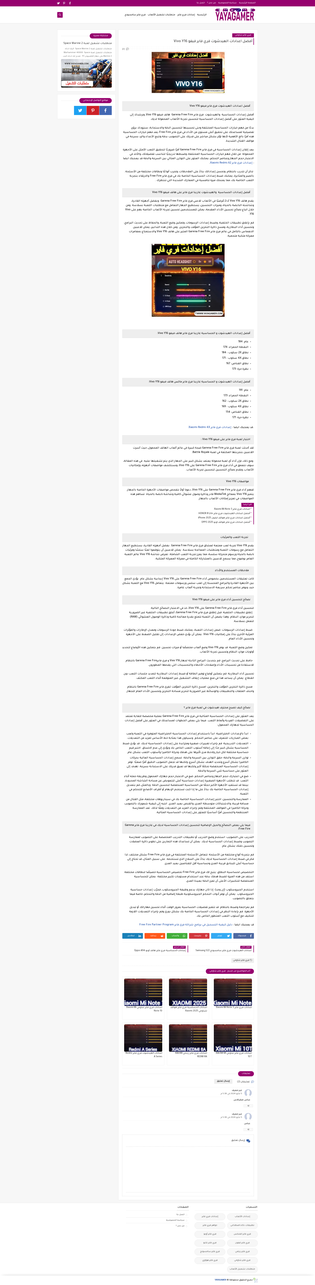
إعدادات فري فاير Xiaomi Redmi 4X (209, 427)
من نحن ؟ (211, 3)
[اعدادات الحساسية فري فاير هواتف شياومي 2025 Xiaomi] (188, 992)
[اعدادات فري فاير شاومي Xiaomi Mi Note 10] (143, 992)
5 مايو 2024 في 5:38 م (231, 1094)
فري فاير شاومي (243, 35)
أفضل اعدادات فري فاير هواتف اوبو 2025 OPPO (225, 522)
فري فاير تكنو (210, 1243)
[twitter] (58, 3)
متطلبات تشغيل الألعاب (161, 15)
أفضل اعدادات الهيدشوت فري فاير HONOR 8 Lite (224, 513)
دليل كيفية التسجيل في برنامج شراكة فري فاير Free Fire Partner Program (185, 925)
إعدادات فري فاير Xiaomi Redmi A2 (231, 163)
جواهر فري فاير (210, 1225)
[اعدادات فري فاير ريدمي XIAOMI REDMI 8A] (188, 1038)
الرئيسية (202, 15)
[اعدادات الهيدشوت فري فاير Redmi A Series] (143, 1038)
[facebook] (70, 3)
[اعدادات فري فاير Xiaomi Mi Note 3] (233, 992)
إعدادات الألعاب (242, 1217)
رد (248, 1106)
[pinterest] (64, 3)
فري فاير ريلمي (242, 1252)
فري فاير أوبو (210, 1234)
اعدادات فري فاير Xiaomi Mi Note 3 (232, 509)
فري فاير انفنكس (242, 1234)
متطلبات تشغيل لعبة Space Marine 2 (87, 43)
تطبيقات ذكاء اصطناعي (242, 1225)
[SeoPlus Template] (255, 1280)
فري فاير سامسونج (135, 15)
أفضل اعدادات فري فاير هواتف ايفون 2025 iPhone (224, 518)
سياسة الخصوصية (227, 3)
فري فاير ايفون (242, 1243)
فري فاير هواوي (210, 1260)
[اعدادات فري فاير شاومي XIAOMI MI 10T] (233, 1038)
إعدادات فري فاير (186, 15)
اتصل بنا (201, 3)
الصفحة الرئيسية (247, 3)
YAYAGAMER (220, 1280)
